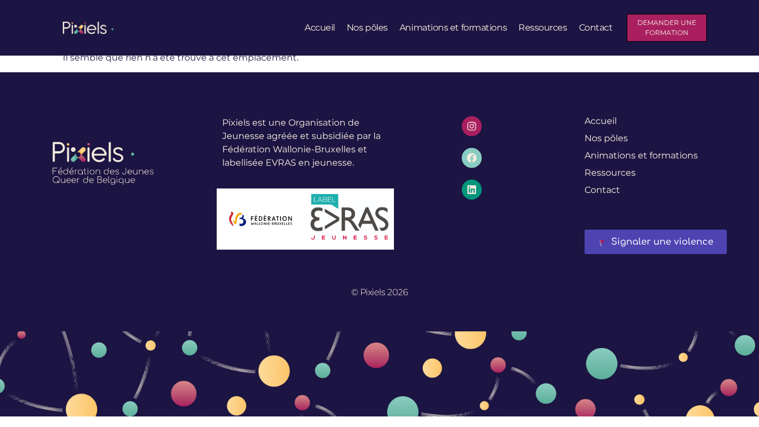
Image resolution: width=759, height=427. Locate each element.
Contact (596, 27)
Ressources (542, 27)
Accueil (319, 27)
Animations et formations (453, 27)
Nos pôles (367, 27)
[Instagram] (472, 126)
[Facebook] (472, 158)
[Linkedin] (472, 190)
